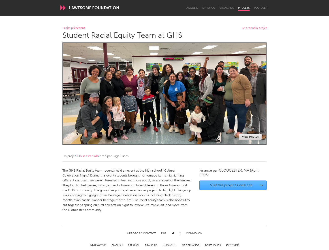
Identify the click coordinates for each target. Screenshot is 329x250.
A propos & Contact (141, 233)
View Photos (250, 136)
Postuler (260, 7)
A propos (208, 7)
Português (213, 245)
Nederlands (190, 245)
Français (151, 245)
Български (98, 245)
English (117, 245)
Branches (227, 7)
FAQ (163, 233)
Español (134, 245)
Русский (232, 245)
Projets (244, 7)
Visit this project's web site (236, 185)
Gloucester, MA (88, 156)
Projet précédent (73, 28)
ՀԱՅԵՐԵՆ (170, 245)
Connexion (194, 233)
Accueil (192, 7)
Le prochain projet (254, 28)
